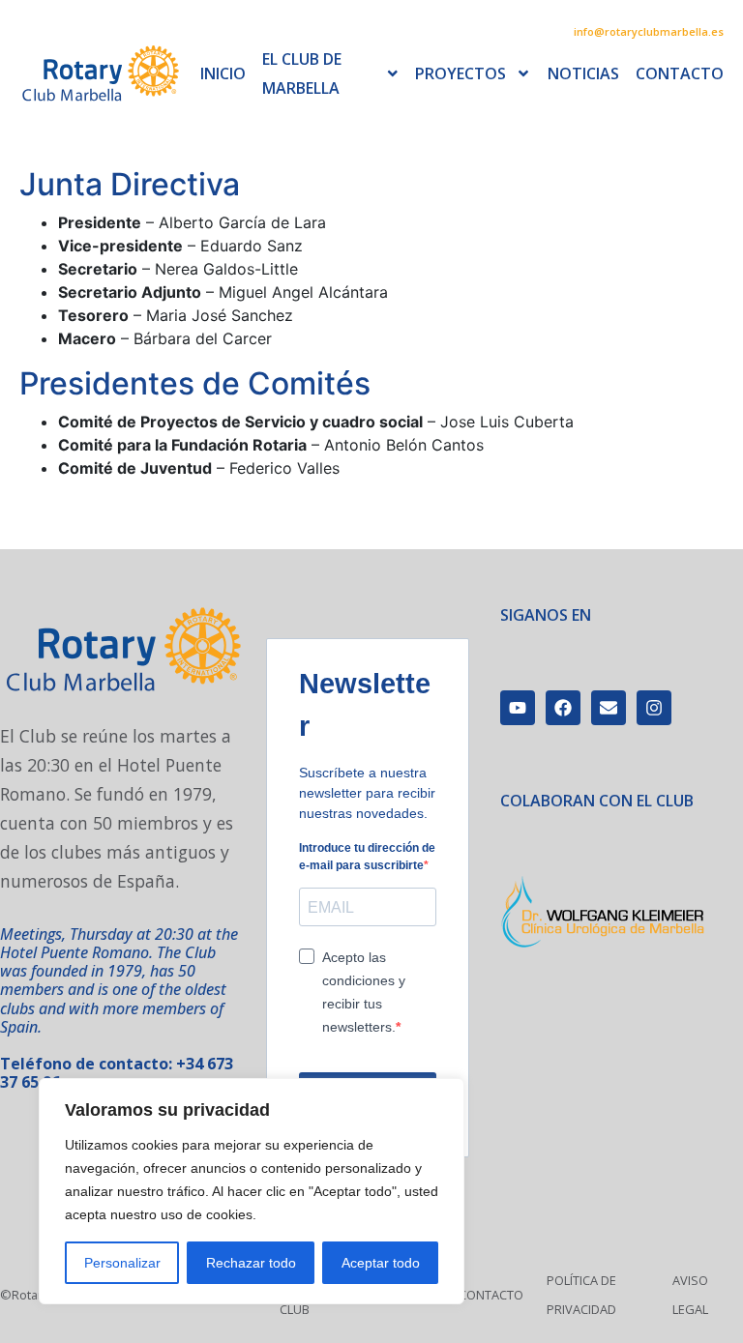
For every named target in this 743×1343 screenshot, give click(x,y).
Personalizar (122, 1262)
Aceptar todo (381, 1262)
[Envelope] (608, 707)
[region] (251, 1191)
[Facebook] (563, 707)
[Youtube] (517, 707)
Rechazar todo (251, 1262)
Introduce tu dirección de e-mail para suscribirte (367, 856)
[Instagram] (654, 707)
